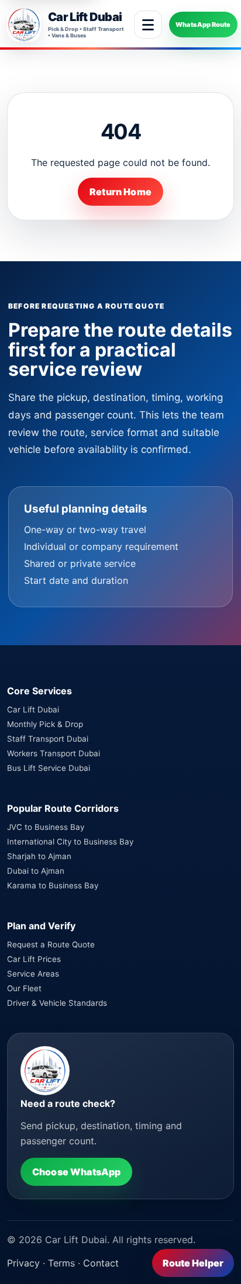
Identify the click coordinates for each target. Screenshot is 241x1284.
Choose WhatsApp (76, 1172)
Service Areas (33, 973)
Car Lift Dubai (33, 709)
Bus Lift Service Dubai (48, 768)
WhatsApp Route (203, 24)
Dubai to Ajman (35, 870)
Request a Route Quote (51, 944)
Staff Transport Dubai (47, 738)
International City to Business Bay (70, 841)
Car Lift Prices (34, 959)
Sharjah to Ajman (39, 856)
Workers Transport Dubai (53, 753)
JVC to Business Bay (45, 827)
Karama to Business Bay (52, 885)
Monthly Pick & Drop (45, 724)
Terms (61, 1263)
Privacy (23, 1263)
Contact (101, 1263)
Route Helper (193, 1263)
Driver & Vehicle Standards (57, 1003)
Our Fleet (24, 988)
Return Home (120, 192)
